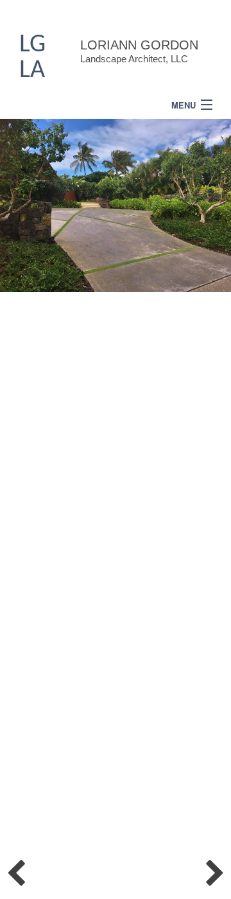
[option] (115, 205)
